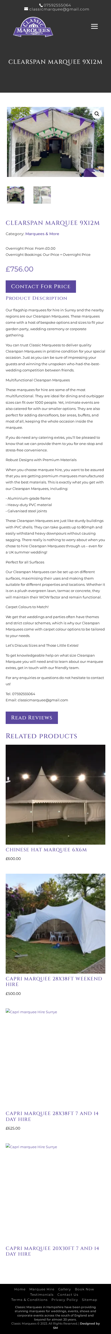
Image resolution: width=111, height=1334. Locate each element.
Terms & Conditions (29, 1300)
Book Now (84, 1289)
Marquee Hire (41, 1289)
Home (20, 1289)
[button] (97, 114)
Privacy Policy (64, 1300)
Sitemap (89, 1300)
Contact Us (67, 1295)
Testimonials (42, 1295)
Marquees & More (42, 233)
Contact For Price (41, 286)
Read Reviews (32, 717)
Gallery (64, 1289)
